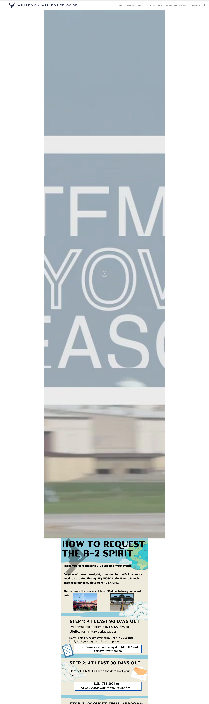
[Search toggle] (205, 5)
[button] (3, 5)
